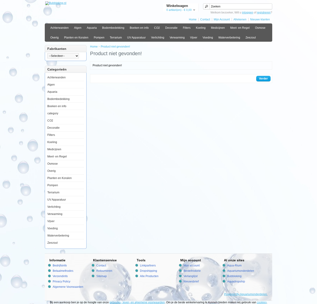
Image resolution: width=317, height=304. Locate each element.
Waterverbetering (229, 37)
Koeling (201, 27)
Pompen (99, 37)
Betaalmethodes (63, 270)
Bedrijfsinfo (60, 265)
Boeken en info (139, 27)
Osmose (260, 27)
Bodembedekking (113, 27)
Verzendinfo (60, 276)
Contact (205, 19)
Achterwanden (59, 27)
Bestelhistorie (192, 270)
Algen (77, 27)
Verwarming (177, 37)
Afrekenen (239, 19)
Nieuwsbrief (191, 281)
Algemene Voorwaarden (68, 286)
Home (193, 19)
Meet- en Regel (240, 27)
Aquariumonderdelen (240, 270)
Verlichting (157, 37)
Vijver (193, 37)
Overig (54, 37)
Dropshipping (148, 270)
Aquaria (92, 27)
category (52, 113)
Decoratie (171, 27)
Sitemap (101, 276)
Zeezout (251, 37)
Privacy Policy (61, 281)
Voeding (208, 37)
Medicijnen (218, 27)
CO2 (157, 27)
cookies (262, 302)
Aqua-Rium (234, 265)
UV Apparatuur (136, 37)
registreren (264, 12)
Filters (187, 27)
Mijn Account (222, 19)
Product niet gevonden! (115, 46)
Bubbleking (234, 276)
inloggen (247, 12)
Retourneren (104, 270)
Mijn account (192, 265)
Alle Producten (149, 276)
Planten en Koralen (76, 37)
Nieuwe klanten (260, 19)
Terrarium (116, 37)
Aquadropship (236, 281)
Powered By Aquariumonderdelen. (246, 294)
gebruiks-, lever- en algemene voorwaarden (137, 302)
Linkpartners (148, 265)
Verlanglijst (190, 276)
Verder (263, 78)
